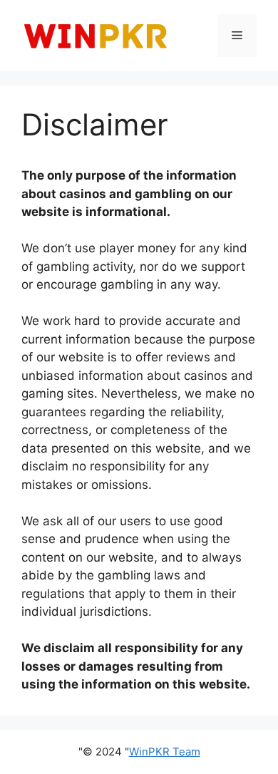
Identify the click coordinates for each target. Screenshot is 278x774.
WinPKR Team (164, 751)
